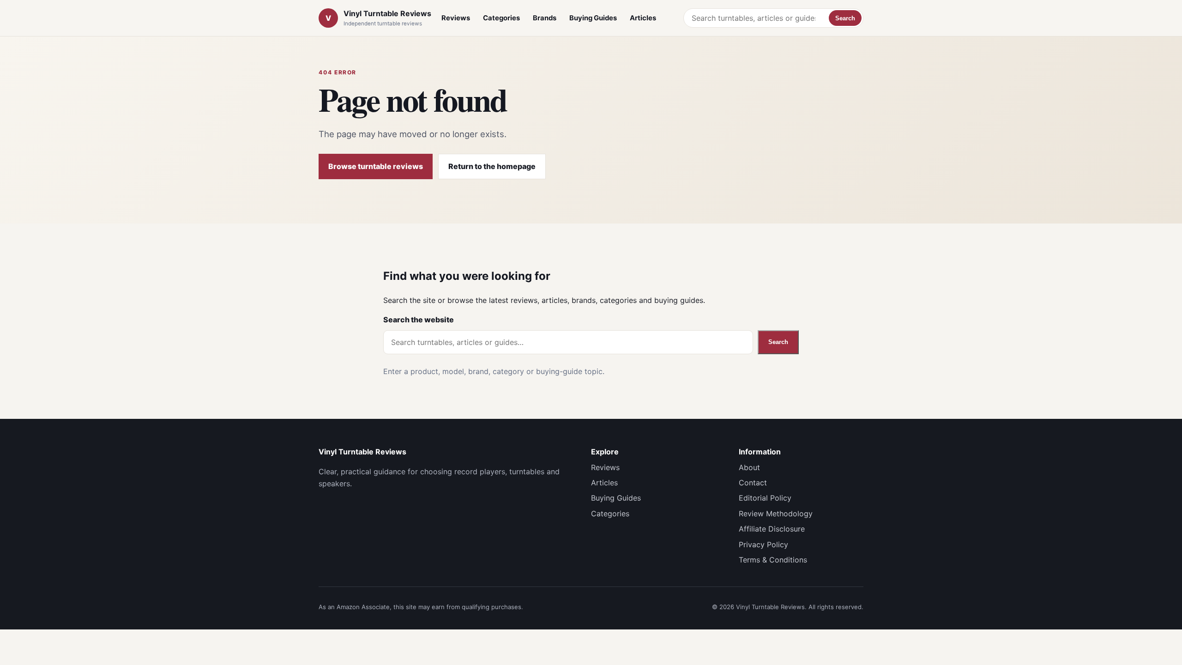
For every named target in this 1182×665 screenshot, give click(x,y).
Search (845, 18)
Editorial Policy (765, 497)
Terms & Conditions (773, 559)
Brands (544, 18)
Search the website (418, 319)
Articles (643, 18)
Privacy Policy (763, 544)
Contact (753, 482)
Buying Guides (593, 18)
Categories (501, 18)
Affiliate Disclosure (772, 528)
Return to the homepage (492, 166)
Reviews (455, 18)
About (749, 467)
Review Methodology (776, 513)
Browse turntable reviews (375, 166)
